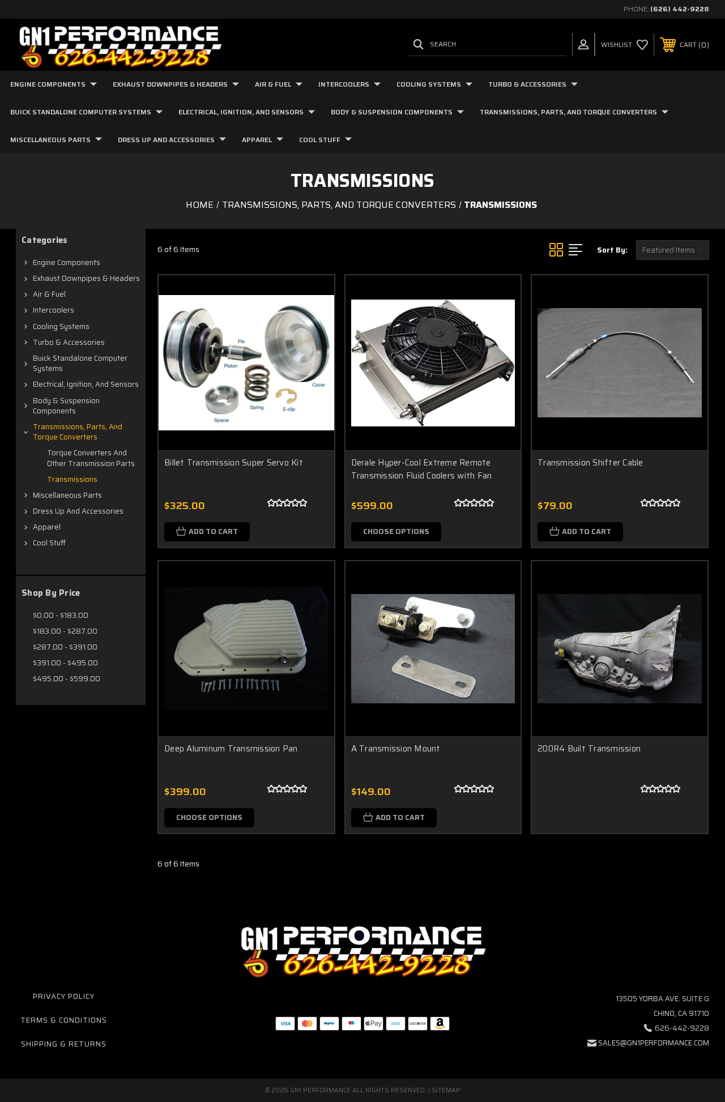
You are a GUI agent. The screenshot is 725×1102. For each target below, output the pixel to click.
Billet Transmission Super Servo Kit (233, 462)
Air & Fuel (273, 84)
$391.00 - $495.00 (65, 663)
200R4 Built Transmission (589, 748)
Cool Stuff (319, 139)
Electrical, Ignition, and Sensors (241, 111)
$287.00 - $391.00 (65, 647)
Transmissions (72, 479)
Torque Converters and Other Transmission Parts (91, 458)
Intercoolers (343, 84)
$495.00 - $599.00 (66, 679)
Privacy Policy (64, 996)
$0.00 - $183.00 (60, 615)
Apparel (257, 139)
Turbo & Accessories (527, 84)
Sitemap (446, 1090)
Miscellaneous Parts (50, 139)
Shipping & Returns (63, 1044)
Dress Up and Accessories (166, 139)
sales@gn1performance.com (653, 1043)
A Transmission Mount (396, 748)
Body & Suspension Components (392, 111)
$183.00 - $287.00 (65, 631)
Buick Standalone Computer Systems (80, 111)
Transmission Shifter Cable (590, 462)
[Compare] (311, 351)
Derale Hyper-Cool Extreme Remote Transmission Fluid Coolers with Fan (421, 469)
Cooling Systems (428, 84)
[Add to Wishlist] (311, 324)
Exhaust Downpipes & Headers (170, 84)
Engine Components (48, 84)
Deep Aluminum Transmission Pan (231, 748)
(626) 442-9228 (679, 8)
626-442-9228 (682, 1028)
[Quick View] (311, 297)
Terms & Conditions (63, 1020)
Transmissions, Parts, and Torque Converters (568, 111)
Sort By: (612, 250)
